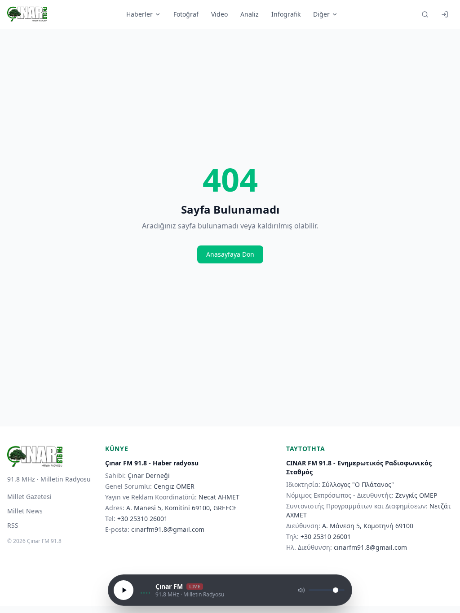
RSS (12, 525)
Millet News (25, 511)
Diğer (321, 14)
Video (219, 14)
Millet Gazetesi (29, 496)
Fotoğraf (186, 14)
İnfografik (286, 14)
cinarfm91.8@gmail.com (167, 529)
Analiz (249, 14)
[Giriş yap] (445, 14)
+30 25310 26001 (142, 518)
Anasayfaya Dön (230, 254)
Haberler (139, 14)
